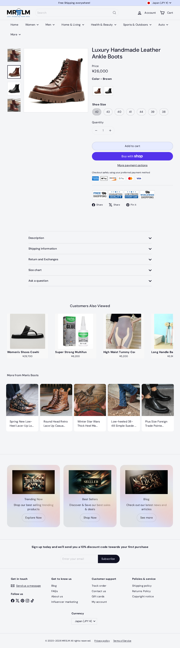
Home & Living (71, 24)
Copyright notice (143, 596)
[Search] (114, 13)
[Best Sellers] (90, 482)
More (14, 34)
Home (14, 24)
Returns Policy (141, 591)
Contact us (99, 591)
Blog (54, 585)
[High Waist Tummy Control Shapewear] (123, 331)
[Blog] (146, 482)
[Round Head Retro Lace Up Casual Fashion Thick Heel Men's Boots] (56, 407)
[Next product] (171, 336)
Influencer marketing (64, 602)
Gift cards (98, 596)
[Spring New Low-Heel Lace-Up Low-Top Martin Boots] (22, 407)
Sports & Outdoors (136, 24)
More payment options (132, 165)
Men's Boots (30, 375)
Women (30, 24)
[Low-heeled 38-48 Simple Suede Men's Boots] (124, 407)
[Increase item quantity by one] (110, 130)
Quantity (98, 122)
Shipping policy (142, 585)
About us (57, 596)
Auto (161, 24)
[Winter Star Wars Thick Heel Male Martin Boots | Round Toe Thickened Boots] (90, 407)
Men (49, 24)
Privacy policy (102, 640)
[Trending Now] (33, 482)
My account (99, 602)
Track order (99, 585)
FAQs (54, 591)
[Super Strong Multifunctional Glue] (75, 331)
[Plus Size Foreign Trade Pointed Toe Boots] (158, 407)
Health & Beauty (102, 24)
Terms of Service (122, 640)
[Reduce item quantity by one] (96, 130)
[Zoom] (56, 80)
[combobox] (77, 13)
